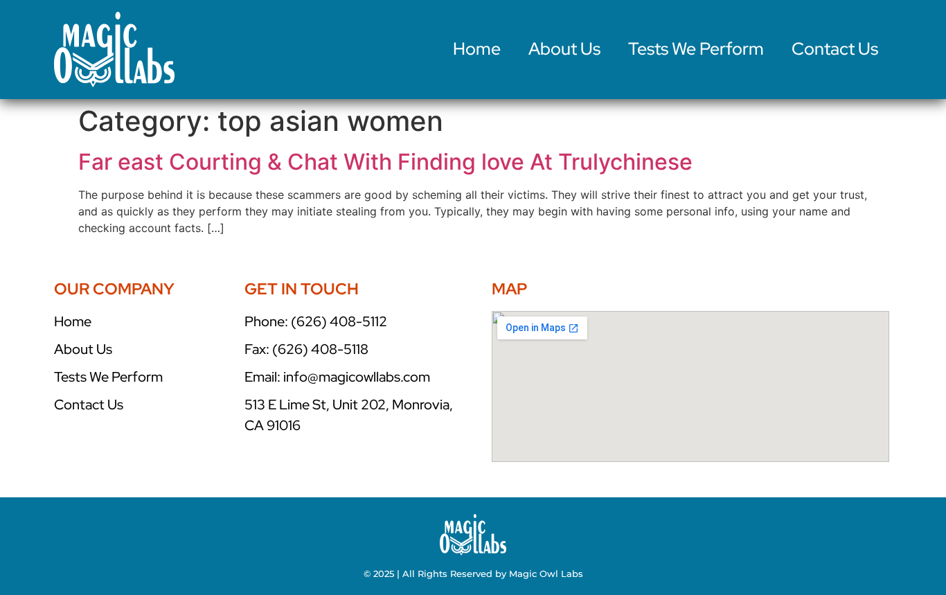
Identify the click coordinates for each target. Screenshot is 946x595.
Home (477, 48)
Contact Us (835, 48)
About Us (564, 48)
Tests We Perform (696, 48)
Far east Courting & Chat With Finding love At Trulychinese (385, 161)
